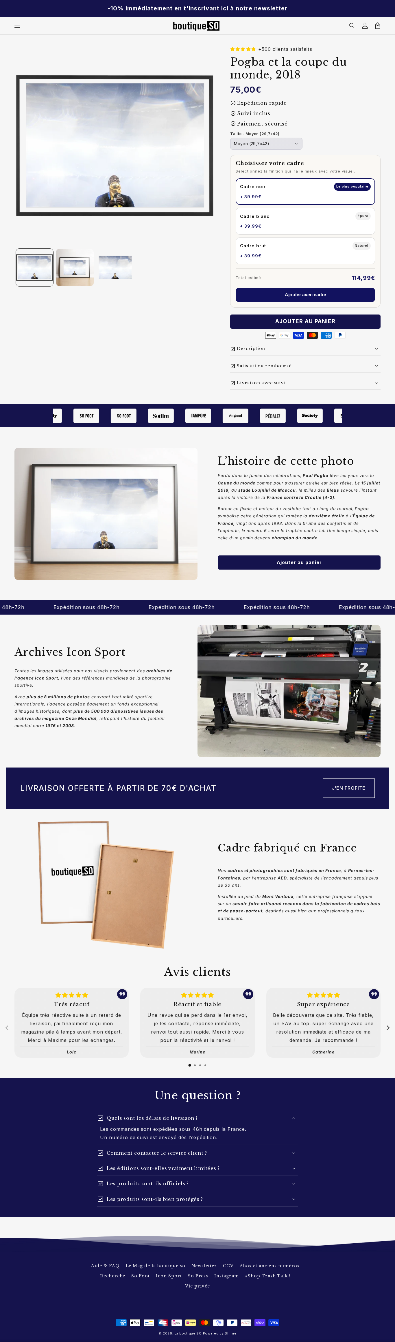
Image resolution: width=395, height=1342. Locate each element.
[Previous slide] (7, 1027)
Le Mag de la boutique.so (155, 1265)
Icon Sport (169, 1276)
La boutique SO (188, 1333)
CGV (228, 1265)
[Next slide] (387, 1027)
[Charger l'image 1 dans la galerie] (34, 267)
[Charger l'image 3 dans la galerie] (115, 267)
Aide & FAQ (105, 1265)
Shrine (230, 1333)
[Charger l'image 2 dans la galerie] (74, 267)
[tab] (189, 1065)
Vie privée (197, 1286)
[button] (352, 25)
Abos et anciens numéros (270, 1265)
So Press (198, 1276)
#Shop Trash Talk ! (268, 1276)
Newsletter (204, 1265)
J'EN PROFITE (349, 788)
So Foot (140, 1276)
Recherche (112, 1276)
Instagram (226, 1276)
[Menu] (17, 25)
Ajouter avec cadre (305, 294)
